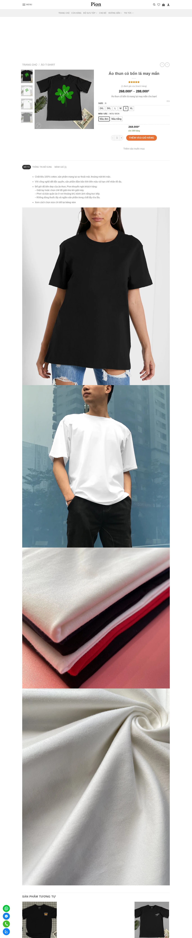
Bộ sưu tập (89, 13)
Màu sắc (103, 114)
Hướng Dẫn (114, 13)
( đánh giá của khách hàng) (134, 86)
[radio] (102, 108)
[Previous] (39, 99)
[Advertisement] (96, 38)
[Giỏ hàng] (163, 5)
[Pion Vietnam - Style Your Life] (96, 4)
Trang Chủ (63, 13)
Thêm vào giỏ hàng (141, 138)
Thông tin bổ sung (42, 167)
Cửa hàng (76, 13)
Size (100, 103)
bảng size (70, 202)
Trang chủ (29, 64)
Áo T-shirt (48, 64)
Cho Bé (102, 13)
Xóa (168, 101)
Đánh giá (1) (61, 167)
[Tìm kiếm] (154, 4)
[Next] (89, 99)
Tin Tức (128, 13)
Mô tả (27, 167)
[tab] (26, 167)
